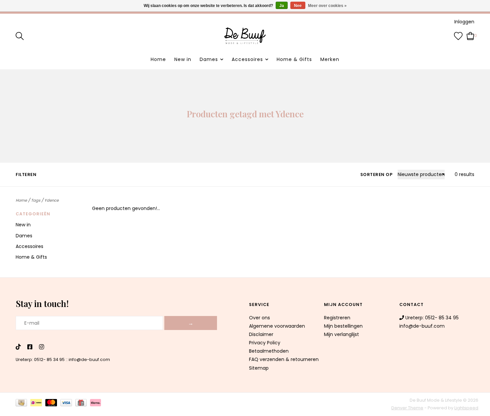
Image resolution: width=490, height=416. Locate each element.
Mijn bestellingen (343, 326)
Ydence (51, 200)
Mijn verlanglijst (341, 334)
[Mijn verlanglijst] (458, 35)
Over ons (259, 317)
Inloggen (464, 21)
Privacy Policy (264, 342)
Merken (329, 59)
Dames (209, 59)
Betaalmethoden (269, 351)
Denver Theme (407, 408)
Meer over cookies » (327, 5)
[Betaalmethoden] (23, 404)
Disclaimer (261, 334)
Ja (281, 5)
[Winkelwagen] (470, 35)
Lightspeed (466, 408)
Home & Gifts (294, 59)
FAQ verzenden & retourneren (284, 359)
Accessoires (247, 59)
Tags (35, 200)
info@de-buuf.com (89, 359)
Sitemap (259, 368)
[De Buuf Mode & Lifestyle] (245, 35)
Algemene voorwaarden (277, 326)
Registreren (337, 317)
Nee (298, 5)
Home (158, 59)
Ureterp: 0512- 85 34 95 (40, 359)
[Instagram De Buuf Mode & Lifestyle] (41, 347)
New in (182, 59)
